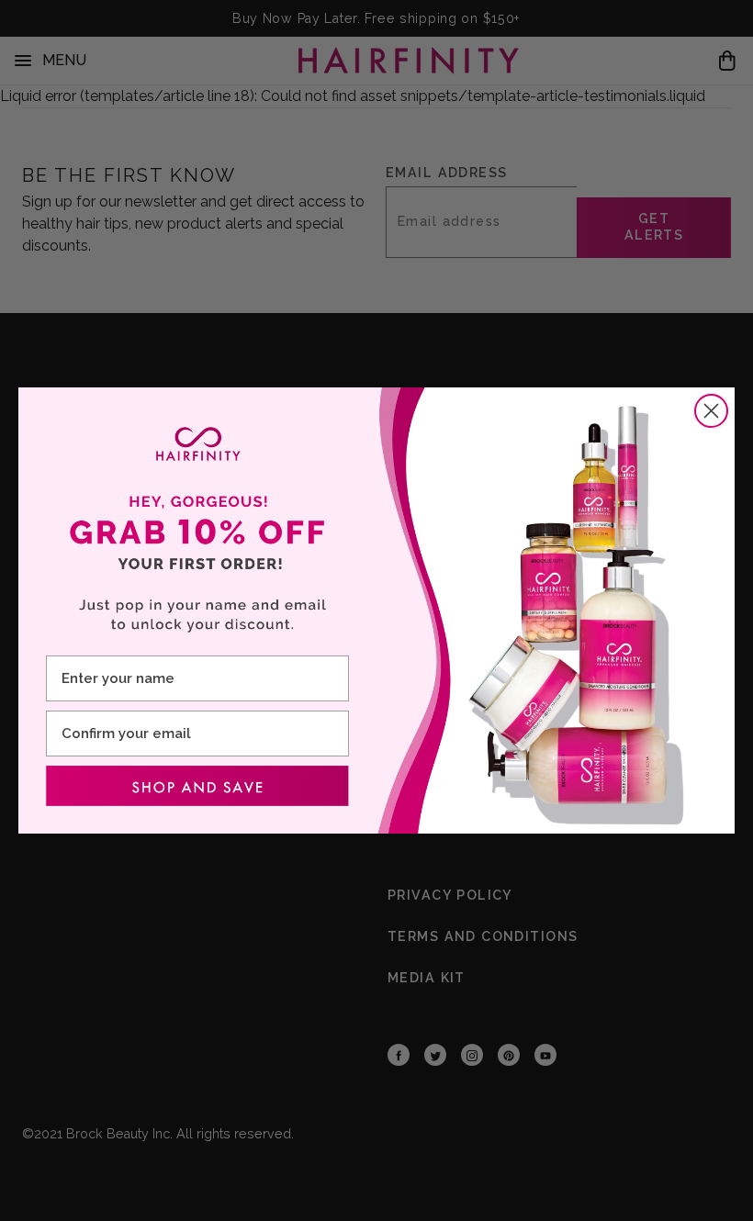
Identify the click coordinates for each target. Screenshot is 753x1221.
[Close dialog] (711, 411)
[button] (197, 786)
